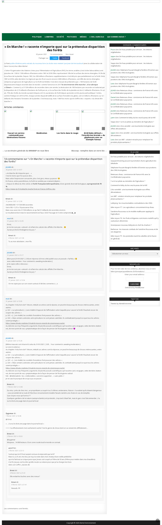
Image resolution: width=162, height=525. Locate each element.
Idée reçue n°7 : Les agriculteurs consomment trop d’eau (132, 207)
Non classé (70, 54)
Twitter (55, 58)
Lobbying (49, 37)
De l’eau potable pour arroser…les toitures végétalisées (132, 156)
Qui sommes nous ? (116, 37)
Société (60, 37)
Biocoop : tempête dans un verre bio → (89, 150)
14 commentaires (56, 54)
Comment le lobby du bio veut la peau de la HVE (137, 117)
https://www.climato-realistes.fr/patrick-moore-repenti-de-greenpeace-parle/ (35, 323)
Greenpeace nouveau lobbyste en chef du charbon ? (131, 225)
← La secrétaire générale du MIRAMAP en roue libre (25, 150)
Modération (41, 133)
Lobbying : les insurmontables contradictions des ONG (131, 203)
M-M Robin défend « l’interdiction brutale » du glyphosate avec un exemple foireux (93, 136)
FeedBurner (139, 287)
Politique (37, 37)
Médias (83, 37)
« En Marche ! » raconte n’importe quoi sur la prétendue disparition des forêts (54, 48)
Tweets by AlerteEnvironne (121, 303)
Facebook (65, 58)
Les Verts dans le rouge (67, 133)
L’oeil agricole (97, 37)
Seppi (113, 63)
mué (9, 218)
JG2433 (8, 167)
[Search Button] (129, 36)
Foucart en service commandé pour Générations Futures (16, 135)
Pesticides (72, 37)
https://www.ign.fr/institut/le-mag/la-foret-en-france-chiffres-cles (30, 189)
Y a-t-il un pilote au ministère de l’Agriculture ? (136, 122)
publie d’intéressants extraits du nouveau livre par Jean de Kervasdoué (46, 63)
